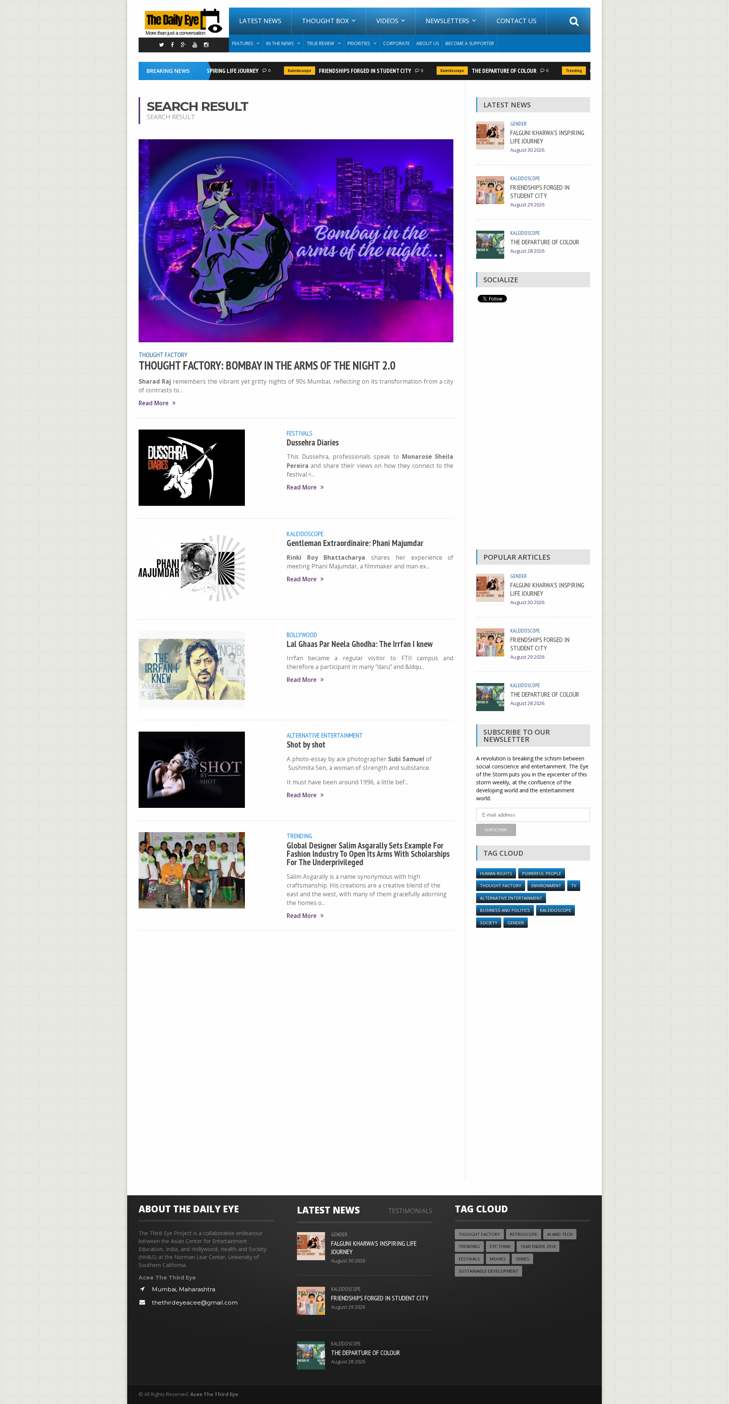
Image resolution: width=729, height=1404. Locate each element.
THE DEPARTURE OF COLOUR (488, 70)
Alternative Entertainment (325, 735)
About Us (427, 43)
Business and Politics (505, 910)
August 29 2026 (527, 204)
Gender (518, 123)
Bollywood (302, 634)
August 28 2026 (527, 251)
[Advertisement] (533, 428)
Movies (498, 1259)
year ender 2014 (538, 1246)
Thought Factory (163, 354)
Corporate (396, 43)
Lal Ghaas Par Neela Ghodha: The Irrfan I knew (359, 643)
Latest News (260, 20)
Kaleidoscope (283, 70)
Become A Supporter (469, 43)
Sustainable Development (488, 1271)
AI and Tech (560, 1234)
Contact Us (516, 20)
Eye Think (500, 1246)
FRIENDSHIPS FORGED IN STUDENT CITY (349, 70)
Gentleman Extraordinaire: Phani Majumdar (355, 542)
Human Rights (496, 873)
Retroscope (523, 1234)
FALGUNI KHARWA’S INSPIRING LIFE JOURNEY (547, 136)
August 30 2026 (527, 150)
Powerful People (541, 873)
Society (488, 923)
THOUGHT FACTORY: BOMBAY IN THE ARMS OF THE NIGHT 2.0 (267, 365)
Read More (154, 403)
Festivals (299, 433)
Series (522, 1259)
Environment (546, 885)
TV (573, 885)
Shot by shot (306, 744)
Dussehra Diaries (313, 442)
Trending (558, 70)
